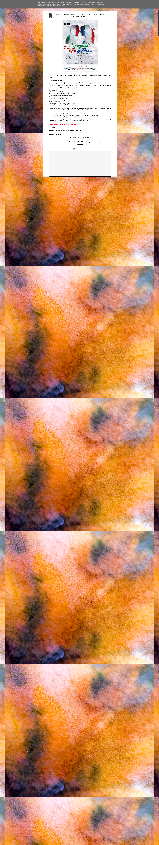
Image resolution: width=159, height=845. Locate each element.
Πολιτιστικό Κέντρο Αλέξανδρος (89, 142)
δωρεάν (100, 142)
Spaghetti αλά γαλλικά (69, 142)
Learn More (112, 4)
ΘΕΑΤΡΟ (78, 142)
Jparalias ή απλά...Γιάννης (92, 139)
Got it (119, 4)
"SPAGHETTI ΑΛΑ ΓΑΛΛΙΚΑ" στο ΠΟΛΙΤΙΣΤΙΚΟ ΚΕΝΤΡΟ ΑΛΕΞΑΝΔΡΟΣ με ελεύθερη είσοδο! (80, 15)
